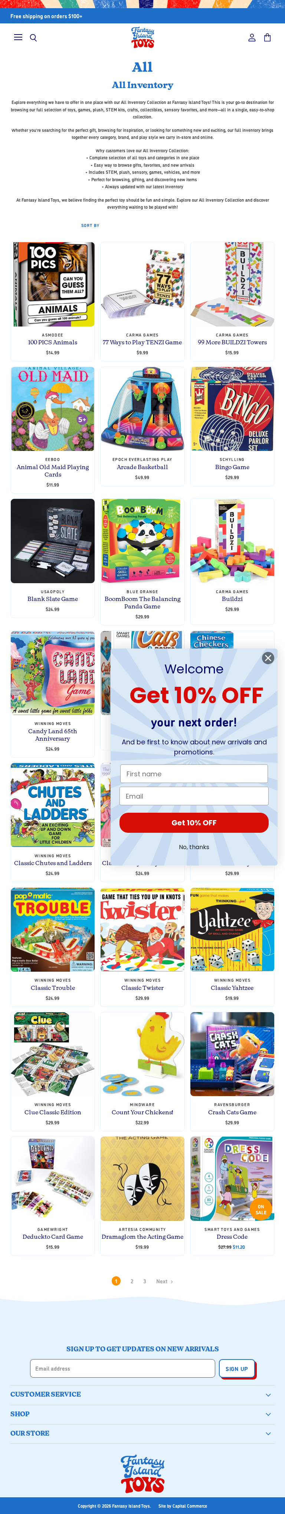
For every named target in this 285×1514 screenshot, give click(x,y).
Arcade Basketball (142, 467)
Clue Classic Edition (52, 1112)
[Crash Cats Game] (232, 1054)
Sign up (237, 1368)
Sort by (90, 225)
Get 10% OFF (194, 823)
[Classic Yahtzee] (232, 930)
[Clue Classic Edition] (53, 1054)
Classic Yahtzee (232, 988)
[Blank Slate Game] (53, 541)
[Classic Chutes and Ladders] (53, 805)
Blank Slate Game (52, 599)
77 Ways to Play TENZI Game (142, 342)
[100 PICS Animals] (53, 284)
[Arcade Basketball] (142, 409)
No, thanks (194, 847)
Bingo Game (232, 467)
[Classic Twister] (142, 930)
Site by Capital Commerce (182, 1505)
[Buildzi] (232, 541)
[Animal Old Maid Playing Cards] (53, 409)
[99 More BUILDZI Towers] (232, 284)
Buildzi (232, 599)
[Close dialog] (268, 658)
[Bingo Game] (232, 409)
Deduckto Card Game (53, 1237)
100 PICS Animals (52, 342)
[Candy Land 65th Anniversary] (53, 673)
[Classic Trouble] (53, 930)
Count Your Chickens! (142, 1112)
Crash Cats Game (232, 1112)
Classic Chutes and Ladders (53, 863)
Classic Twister (142, 988)
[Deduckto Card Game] (53, 1179)
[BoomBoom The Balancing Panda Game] (142, 541)
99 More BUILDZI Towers (232, 342)
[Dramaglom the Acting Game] (142, 1179)
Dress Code (232, 1237)
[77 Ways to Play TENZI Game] (142, 284)
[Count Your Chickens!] (142, 1054)
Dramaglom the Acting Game (142, 1237)
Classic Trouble (53, 988)
